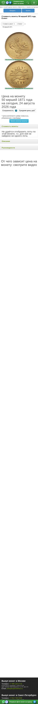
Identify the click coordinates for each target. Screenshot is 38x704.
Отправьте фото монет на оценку (19, 2)
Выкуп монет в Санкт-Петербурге (19, 695)
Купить (28, 10)
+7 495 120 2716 (15, 684)
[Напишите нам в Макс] (7, 2)
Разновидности (8, 148)
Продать (12, 10)
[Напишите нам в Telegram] (10, 2)
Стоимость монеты (10, 126)
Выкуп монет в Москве (14, 681)
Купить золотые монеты (19, 121)
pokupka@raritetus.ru (15, 688)
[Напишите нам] (3, 701)
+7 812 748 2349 (15, 698)
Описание (6, 141)
